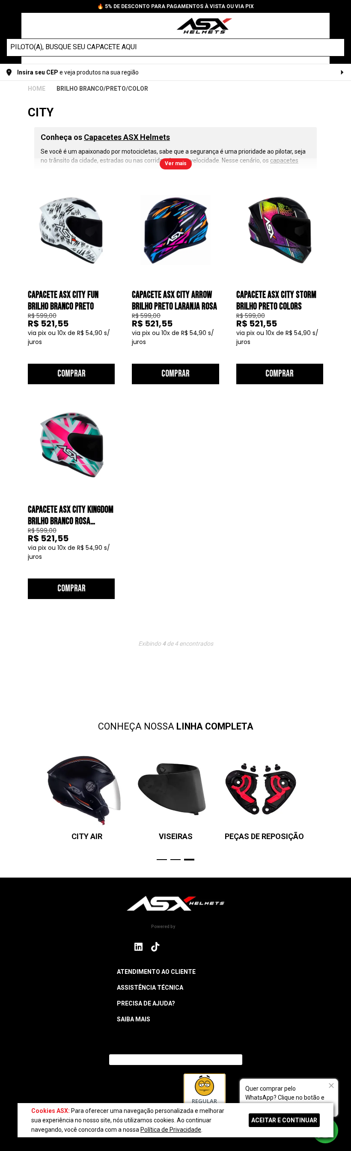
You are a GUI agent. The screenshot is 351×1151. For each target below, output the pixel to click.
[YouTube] (211, 946)
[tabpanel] (264, 796)
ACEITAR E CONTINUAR (284, 1120)
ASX (36, 88)
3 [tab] (189, 859)
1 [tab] (162, 859)
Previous (32, 805)
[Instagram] (138, 948)
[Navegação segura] (155, 1093)
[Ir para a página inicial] (175, 903)
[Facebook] (173, 946)
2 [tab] (175, 859)
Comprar (71, 374)
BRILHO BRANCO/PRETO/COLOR (102, 88)
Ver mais (176, 163)
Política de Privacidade (170, 1129)
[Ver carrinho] (318, 25)
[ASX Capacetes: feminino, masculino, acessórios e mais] (199, 27)
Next (319, 805)
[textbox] (168, 47)
